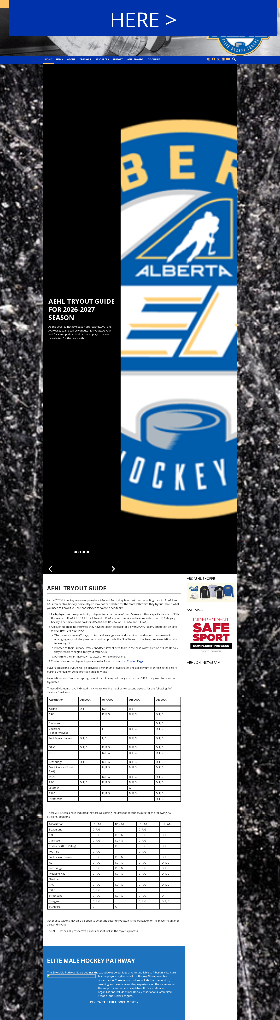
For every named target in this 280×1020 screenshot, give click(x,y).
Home (48, 59)
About (71, 59)
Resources (102, 59)
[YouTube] (228, 59)
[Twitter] (218, 59)
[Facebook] (213, 59)
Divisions (85, 59)
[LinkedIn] (223, 59)
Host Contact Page (132, 661)
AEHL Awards (135, 59)
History (118, 59)
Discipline (154, 59)
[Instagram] (209, 59)
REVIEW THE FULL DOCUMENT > (114, 1002)
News (59, 59)
